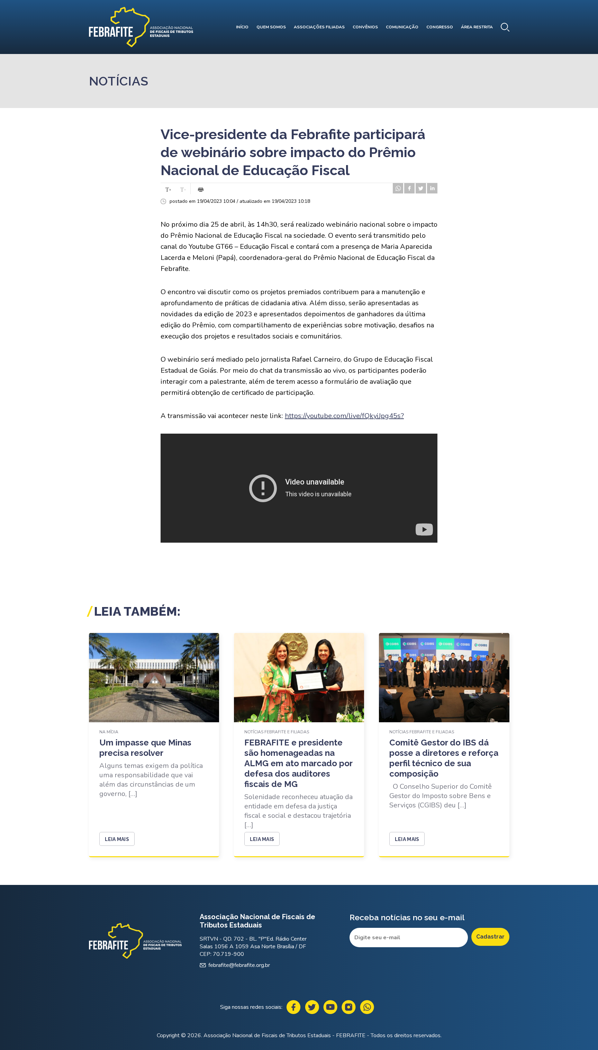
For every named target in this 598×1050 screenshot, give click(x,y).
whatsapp (398, 188)
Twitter (312, 1007)
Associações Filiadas (319, 27)
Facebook (294, 1007)
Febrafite (141, 27)
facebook (409, 188)
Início (242, 27)
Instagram (349, 1007)
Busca (505, 27)
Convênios (365, 27)
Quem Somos (271, 27)
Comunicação (402, 27)
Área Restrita (477, 27)
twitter (421, 188)
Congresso (439, 27)
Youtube (330, 1007)
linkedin (432, 188)
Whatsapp (367, 1007)
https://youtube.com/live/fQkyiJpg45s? (344, 415)
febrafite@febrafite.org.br (239, 965)
